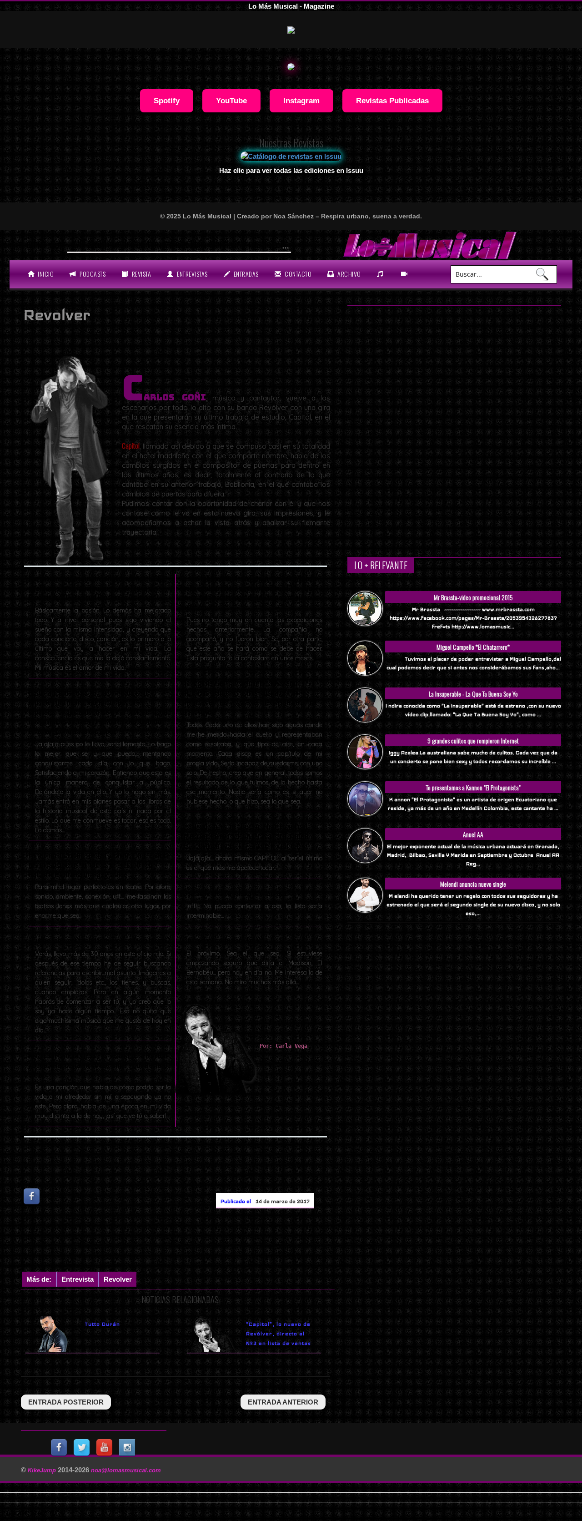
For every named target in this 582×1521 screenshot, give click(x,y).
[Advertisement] (186, 1242)
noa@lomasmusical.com (126, 1470)
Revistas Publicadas (392, 100)
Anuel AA (473, 834)
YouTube (231, 100)
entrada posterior (66, 1402)
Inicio (45, 273)
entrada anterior (283, 1402)
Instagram (301, 100)
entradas (245, 273)
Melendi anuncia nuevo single (473, 884)
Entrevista (77, 1279)
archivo (348, 273)
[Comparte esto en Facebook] (32, 1196)
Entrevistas (192, 273)
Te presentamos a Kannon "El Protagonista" (473, 787)
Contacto (297, 273)
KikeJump (43, 1470)
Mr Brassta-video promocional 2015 (473, 597)
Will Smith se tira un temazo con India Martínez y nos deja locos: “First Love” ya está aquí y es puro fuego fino (266, 244)
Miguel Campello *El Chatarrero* (473, 647)
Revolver (118, 1279)
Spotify (167, 100)
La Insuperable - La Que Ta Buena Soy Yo (473, 693)
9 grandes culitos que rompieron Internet (473, 740)
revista (140, 273)
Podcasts (92, 273)
